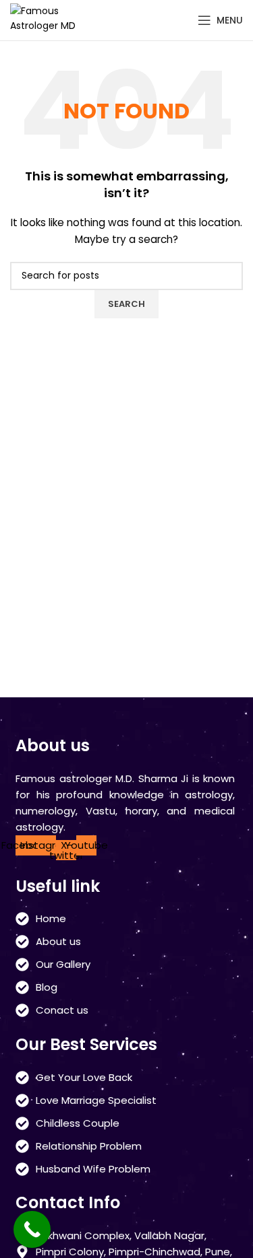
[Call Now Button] (32, 1229)
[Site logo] (50, 19)
